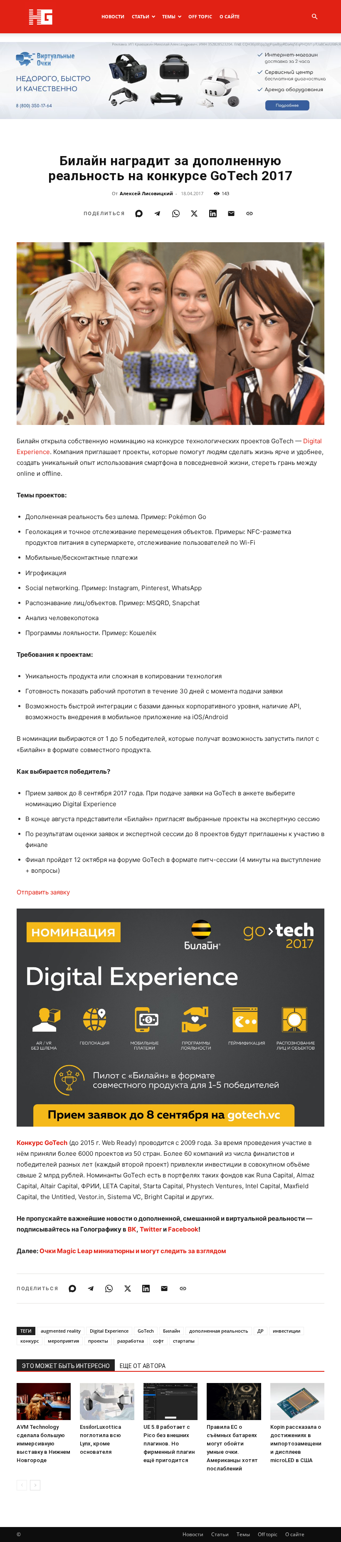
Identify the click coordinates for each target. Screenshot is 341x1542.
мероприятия (63, 1341)
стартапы (184, 1341)
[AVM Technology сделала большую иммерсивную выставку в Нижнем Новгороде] (44, 1401)
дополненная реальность (218, 1331)
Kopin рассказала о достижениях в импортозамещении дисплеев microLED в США (295, 1443)
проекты (98, 1341)
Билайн (171, 1331)
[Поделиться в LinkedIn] (213, 213)
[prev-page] (22, 1485)
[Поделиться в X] (194, 213)
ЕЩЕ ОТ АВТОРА (143, 1366)
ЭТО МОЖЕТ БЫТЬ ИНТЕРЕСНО (66, 1366)
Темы (168, 16)
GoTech (146, 1331)
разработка (130, 1341)
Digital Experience (109, 1331)
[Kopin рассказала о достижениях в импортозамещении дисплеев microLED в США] (297, 1401)
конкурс (29, 1341)
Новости (112, 16)
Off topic (200, 16)
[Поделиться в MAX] (139, 213)
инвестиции (286, 1331)
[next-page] (35, 1485)
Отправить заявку (43, 892)
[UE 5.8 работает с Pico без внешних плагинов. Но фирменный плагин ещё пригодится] (170, 1401)
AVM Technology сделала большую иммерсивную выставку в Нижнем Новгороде (43, 1443)
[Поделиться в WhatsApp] (176, 213)
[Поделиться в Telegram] (157, 213)
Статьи (140, 16)
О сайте (230, 16)
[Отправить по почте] (231, 213)
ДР (260, 1331)
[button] (314, 17)
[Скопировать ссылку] (249, 213)
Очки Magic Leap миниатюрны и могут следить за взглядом (133, 1251)
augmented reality (61, 1331)
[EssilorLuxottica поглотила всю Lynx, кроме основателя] (107, 1401)
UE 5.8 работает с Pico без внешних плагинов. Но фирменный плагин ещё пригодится (169, 1443)
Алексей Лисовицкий (146, 193)
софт (158, 1341)
